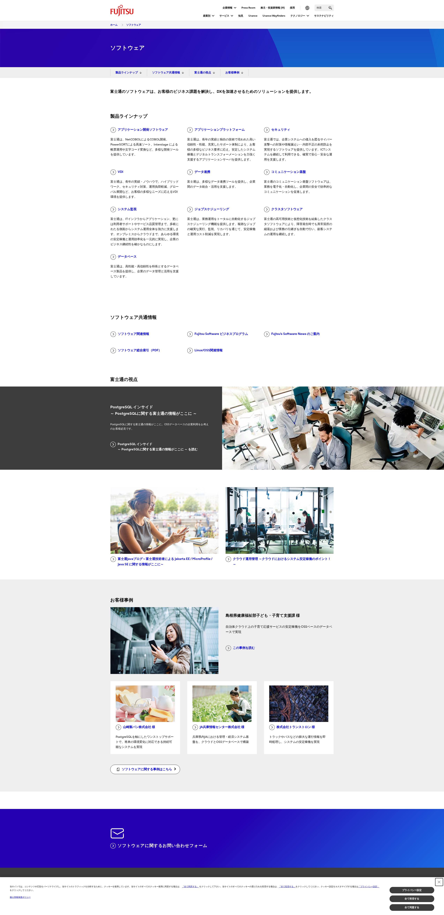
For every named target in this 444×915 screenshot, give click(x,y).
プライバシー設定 (412, 890)
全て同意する (412, 907)
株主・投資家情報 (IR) (273, 7)
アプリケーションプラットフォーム (220, 130)
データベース (127, 256)
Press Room (248, 7)
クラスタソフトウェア (287, 209)
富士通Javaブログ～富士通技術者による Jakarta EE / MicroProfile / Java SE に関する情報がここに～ (165, 561)
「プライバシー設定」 (368, 886)
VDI (120, 172)
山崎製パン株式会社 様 (139, 727)
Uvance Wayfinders (274, 15)
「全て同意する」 (190, 886)
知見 (240, 15)
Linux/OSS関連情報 (209, 350)
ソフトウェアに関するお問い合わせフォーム (162, 845)
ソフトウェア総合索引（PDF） (140, 350)
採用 (292, 7)
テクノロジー (297, 15)
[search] (330, 7)
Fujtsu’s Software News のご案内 (295, 334)
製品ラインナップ (126, 72)
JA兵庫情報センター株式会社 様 (222, 727)
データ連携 (202, 172)
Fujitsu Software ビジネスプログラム (221, 334)
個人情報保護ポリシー (20, 897)
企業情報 (227, 7)
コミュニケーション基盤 (288, 172)
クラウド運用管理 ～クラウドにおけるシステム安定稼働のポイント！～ (282, 561)
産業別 (206, 15)
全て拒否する (412, 898)
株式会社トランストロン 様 (296, 727)
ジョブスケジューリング (212, 209)
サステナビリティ (324, 15)
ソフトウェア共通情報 (166, 72)
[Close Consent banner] (439, 882)
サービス (224, 15)
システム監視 (127, 209)
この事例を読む (244, 648)
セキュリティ (280, 130)
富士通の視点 (202, 72)
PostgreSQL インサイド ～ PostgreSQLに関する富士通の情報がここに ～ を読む (158, 446)
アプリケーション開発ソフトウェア (143, 130)
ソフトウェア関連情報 (133, 334)
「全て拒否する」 (287, 886)
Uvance (252, 15)
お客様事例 (232, 72)
